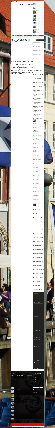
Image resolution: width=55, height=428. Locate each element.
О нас (15, 1)
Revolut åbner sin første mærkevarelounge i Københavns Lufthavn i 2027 (15, 405)
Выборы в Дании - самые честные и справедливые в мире (38, 130)
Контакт (16, 1)
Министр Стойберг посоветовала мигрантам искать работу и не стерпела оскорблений (38, 202)
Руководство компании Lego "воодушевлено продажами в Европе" (37, 265)
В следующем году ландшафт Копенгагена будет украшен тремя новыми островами (38, 146)
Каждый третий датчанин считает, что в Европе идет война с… (38, 138)
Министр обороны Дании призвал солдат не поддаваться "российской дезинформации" (37, 45)
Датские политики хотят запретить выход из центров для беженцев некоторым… (38, 221)
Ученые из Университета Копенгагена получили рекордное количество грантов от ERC (38, 94)
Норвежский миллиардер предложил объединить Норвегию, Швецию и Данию (38, 162)
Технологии (26, 35)
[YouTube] (35, 377)
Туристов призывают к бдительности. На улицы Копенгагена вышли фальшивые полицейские (38, 110)
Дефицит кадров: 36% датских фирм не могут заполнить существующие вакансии (37, 289)
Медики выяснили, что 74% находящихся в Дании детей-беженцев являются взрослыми (38, 245)
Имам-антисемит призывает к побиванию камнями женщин (38, 186)
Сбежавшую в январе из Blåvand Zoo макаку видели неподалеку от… (38, 174)
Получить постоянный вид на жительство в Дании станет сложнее (38, 65)
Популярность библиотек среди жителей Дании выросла (38, 233)
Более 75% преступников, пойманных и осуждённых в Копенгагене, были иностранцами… (38, 269)
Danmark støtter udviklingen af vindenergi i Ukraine (16, 389)
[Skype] (35, 381)
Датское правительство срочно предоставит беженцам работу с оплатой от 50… (37, 70)
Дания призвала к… (35, 28)
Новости (37, 6)
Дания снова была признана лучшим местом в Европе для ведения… (38, 237)
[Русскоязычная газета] (26, 4)
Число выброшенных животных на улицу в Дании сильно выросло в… (38, 217)
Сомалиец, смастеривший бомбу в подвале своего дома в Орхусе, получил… (38, 277)
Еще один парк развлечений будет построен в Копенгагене (37, 281)
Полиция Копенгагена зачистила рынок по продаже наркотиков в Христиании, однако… (38, 134)
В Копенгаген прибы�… (36, 309)
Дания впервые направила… (36, 17)
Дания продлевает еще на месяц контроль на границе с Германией (37, 150)
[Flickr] (35, 379)
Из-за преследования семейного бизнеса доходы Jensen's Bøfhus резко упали (38, 178)
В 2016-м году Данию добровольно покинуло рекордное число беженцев (37, 98)
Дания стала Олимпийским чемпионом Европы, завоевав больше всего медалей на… (38, 225)
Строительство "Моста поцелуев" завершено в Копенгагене (37, 182)
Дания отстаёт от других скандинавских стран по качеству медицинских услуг (38, 57)
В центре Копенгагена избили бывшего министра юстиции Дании (38, 209)
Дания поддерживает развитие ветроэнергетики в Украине (16, 393)
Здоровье (38, 58)
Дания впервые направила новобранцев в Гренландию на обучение (15, 401)
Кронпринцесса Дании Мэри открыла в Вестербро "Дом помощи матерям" (38, 241)
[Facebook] (35, 375)
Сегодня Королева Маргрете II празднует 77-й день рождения (38, 273)
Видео (13, 1)
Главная (12, 1)
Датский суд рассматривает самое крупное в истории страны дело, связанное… (37, 118)
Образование (37, 35)
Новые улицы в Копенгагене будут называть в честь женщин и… (38, 86)
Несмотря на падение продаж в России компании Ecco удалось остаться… (38, 142)
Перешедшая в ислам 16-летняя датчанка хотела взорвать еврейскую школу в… (38, 106)
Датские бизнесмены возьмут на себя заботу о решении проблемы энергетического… (38, 229)
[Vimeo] (35, 382)
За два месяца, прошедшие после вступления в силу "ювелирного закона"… (38, 154)
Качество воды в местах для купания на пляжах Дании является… (38, 74)
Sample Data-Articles (39, 50)
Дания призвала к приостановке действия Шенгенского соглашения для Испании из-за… (15, 413)
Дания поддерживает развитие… (36, 9)
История (34, 35)
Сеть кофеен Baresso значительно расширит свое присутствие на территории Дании (38, 190)
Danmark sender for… (35, 13)
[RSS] (35, 374)
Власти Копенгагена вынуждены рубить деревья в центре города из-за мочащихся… (38, 253)
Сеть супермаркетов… (36, 368)
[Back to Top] (11, 426)
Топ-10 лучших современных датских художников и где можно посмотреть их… (38, 78)
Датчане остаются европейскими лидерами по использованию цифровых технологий (37, 90)
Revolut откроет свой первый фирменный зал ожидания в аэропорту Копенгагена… (15, 409)
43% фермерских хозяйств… (36, 32)
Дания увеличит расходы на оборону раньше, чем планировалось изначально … (16, 421)
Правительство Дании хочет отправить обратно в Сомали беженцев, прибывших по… (38, 249)
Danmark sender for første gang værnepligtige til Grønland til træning (16, 397)
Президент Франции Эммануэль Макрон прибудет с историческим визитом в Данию (38, 61)
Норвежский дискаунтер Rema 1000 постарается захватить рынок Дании (38, 170)
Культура (23, 35)
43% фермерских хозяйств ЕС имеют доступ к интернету (15, 417)
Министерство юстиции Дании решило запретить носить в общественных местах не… (38, 53)
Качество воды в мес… (36, 354)
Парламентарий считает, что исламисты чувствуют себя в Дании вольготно (38, 122)
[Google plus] (35, 376)
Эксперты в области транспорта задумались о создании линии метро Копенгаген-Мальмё (37, 126)
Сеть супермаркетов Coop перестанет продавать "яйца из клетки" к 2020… (38, 82)
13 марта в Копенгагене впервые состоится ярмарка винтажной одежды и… (37, 102)
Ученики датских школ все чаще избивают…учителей (37, 166)
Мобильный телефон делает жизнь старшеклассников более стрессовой (37, 285)
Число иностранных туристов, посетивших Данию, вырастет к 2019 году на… (38, 114)
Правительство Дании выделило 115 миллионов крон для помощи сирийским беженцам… (38, 213)
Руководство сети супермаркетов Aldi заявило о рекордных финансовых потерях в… (38, 158)
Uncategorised (39, 42)
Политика (30, 35)
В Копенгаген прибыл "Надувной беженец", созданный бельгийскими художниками (37, 49)
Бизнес (37, 25)
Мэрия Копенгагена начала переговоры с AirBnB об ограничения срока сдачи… (38, 261)
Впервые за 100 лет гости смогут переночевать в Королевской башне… (38, 198)
